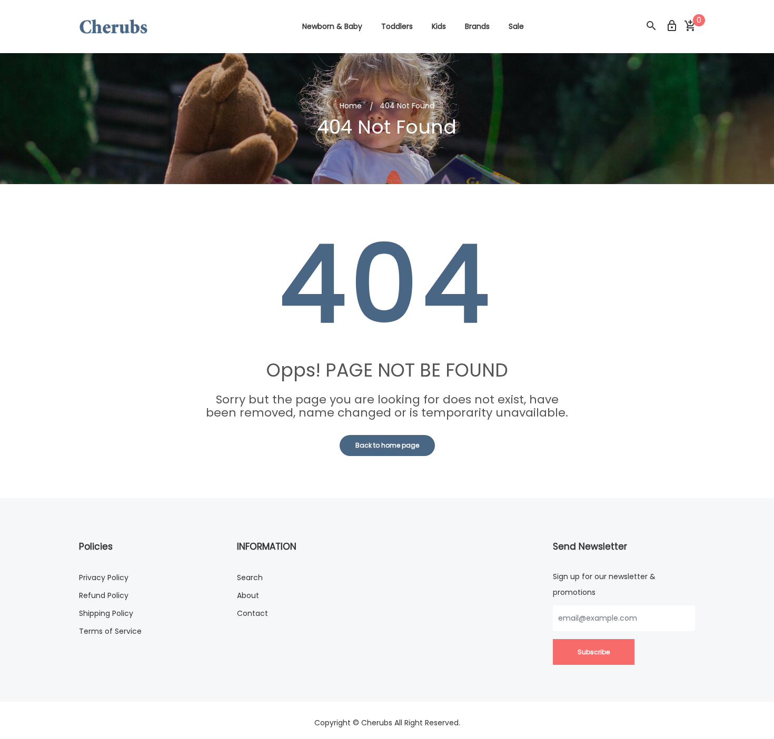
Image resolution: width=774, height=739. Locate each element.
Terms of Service (110, 631)
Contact (252, 613)
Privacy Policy (103, 577)
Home (351, 105)
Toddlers (397, 26)
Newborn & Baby (332, 26)
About (248, 595)
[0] (689, 26)
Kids (439, 26)
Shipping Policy (106, 613)
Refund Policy (103, 595)
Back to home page (387, 445)
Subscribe (594, 651)
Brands (477, 26)
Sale (516, 26)
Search (250, 577)
